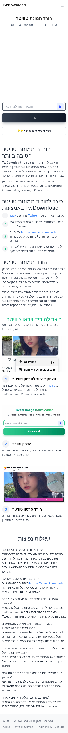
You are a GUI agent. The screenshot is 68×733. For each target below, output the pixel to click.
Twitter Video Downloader (47, 583)
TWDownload (14, 5)
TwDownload (20, 721)
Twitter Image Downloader (39, 232)
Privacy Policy (44, 726)
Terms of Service (23, 726)
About (6, 726)
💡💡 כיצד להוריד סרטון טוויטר (34, 131)
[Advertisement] (34, 64)
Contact (59, 726)
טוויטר (51, 385)
